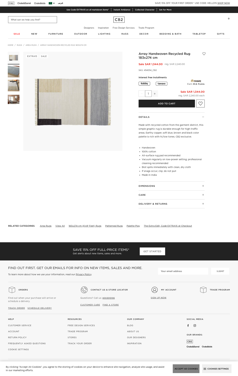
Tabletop (199, 33)
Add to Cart (166, 103)
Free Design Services (124, 28)
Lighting (104, 33)
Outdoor (80, 33)
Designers (89, 28)
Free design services (81, 325)
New (34, 33)
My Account (168, 290)
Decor (144, 33)
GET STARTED (152, 251)
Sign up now (158, 297)
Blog (130, 325)
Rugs (124, 33)
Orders (23, 290)
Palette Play (133, 226)
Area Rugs (45, 226)
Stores (72, 337)
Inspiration (103, 28)
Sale (17, 33)
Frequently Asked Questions (27, 343)
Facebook (188, 325)
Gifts (221, 33)
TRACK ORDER (16, 308)
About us (133, 331)
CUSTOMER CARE (90, 305)
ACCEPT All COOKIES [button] (186, 368)
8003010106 (108, 298)
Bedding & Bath (170, 33)
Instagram (194, 325)
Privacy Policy (83, 274)
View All (60, 226)
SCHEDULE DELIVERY (40, 308)
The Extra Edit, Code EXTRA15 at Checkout (168, 226)
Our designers (136, 337)
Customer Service (19, 325)
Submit (220, 271)
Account (13, 331)
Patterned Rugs (114, 226)
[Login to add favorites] (204, 56)
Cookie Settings (18, 349)
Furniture (55, 33)
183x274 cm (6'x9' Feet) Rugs (85, 226)
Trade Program (146, 28)
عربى (60, 2)
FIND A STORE (111, 305)
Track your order (80, 343)
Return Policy (17, 337)
